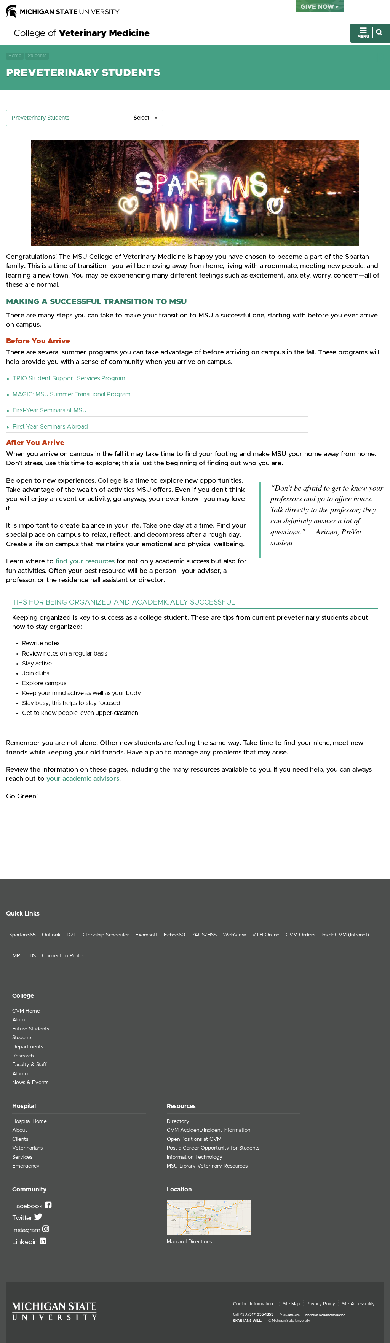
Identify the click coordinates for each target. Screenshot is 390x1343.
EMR (14, 956)
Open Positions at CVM (194, 1139)
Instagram (27, 1230)
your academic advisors (82, 778)
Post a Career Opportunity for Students (213, 1148)
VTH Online (266, 935)
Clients (20, 1139)
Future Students (30, 1029)
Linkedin (26, 1242)
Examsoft (146, 935)
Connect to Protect (64, 956)
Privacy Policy (321, 1304)
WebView (234, 935)
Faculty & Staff (29, 1064)
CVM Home (26, 1011)
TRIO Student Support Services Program (69, 378)
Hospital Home (29, 1121)
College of (82, 33)
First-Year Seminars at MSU (49, 410)
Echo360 (174, 935)
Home (14, 55)
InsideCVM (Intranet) (345, 935)
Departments (27, 1047)
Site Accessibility (358, 1304)
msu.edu (294, 1314)
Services (22, 1157)
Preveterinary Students (40, 118)
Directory (178, 1121)
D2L (72, 935)
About (19, 1019)
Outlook (51, 935)
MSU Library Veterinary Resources (207, 1166)
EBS (31, 956)
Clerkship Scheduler (106, 935)
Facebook (28, 1206)
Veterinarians (27, 1148)
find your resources (85, 561)
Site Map (291, 1304)
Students (37, 55)
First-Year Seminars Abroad (50, 427)
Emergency (26, 1166)
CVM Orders (300, 935)
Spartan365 (22, 935)
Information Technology (194, 1157)
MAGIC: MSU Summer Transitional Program (72, 394)
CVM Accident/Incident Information (208, 1130)
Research (23, 1056)
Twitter (23, 1218)
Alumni (20, 1074)
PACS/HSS (204, 935)
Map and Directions (189, 1241)
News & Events (30, 1082)
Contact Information (253, 1304)
